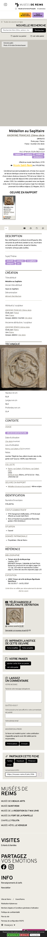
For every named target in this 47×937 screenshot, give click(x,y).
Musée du (17, 815)
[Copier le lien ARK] (39, 774)
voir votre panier (38, 36)
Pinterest (32, 761)
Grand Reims (20, 899)
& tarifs (11, 883)
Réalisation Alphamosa (9, 904)
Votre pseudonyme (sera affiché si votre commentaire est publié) (23, 711)
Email (9, 765)
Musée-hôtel (14, 825)
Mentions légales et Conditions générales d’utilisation (19, 908)
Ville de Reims (6, 899)
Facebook (20, 761)
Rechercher (39, 30)
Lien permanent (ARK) (12, 770)
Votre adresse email (11, 721)
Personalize (35, 935)
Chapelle (10, 820)
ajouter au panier (19, 36)
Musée (38, 15)
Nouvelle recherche (31, 25)
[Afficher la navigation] (5, 5)
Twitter (10, 761)
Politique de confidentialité (10, 912)
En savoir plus (41, 9)
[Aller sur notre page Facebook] (3, 866)
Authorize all (13, 935)
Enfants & (9, 845)
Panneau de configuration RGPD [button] (12, 921)
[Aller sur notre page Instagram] (11, 866)
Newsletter (5, 888)
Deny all (25, 935)
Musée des (25, 15)
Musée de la (20, 811)
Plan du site (5, 917)
